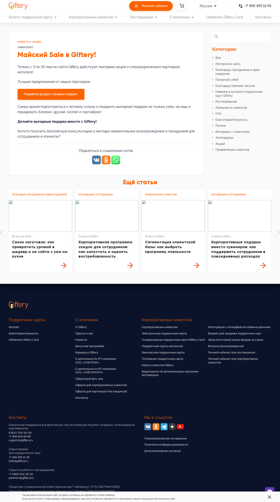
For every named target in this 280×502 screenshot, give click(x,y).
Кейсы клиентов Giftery (157, 365)
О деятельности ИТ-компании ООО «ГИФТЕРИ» (95, 360)
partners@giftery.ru (21, 477)
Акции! (36, 41)
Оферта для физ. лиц (89, 378)
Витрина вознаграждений (226, 346)
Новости (23, 41)
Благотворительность (23, 333)
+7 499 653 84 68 (20, 436)
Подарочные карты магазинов (162, 346)
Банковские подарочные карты (163, 352)
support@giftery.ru (21, 440)
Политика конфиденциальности (166, 444)
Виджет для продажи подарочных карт (234, 333)
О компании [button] (180, 17)
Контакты (263, 17)
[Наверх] (14, 488)
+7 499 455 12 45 (19, 457)
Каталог (14, 327)
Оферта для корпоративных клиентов (101, 385)
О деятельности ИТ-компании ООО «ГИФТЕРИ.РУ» (95, 370)
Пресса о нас (84, 333)
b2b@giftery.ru (18, 461)
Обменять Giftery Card (224, 17)
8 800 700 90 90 (20, 432)
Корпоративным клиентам (160, 327)
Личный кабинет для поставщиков (231, 352)
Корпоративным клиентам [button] (91, 17)
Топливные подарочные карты (162, 358)
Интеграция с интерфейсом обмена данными (239, 327)
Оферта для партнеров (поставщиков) (101, 391)
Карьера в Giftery (86, 352)
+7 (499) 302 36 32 (21, 474)
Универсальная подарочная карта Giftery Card (173, 339)
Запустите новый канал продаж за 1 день (235, 339)
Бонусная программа (89, 346)
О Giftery (81, 327)
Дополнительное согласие (162, 451)
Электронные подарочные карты (164, 333)
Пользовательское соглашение (165, 438)
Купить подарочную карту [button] (30, 17)
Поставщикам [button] (141, 17)
